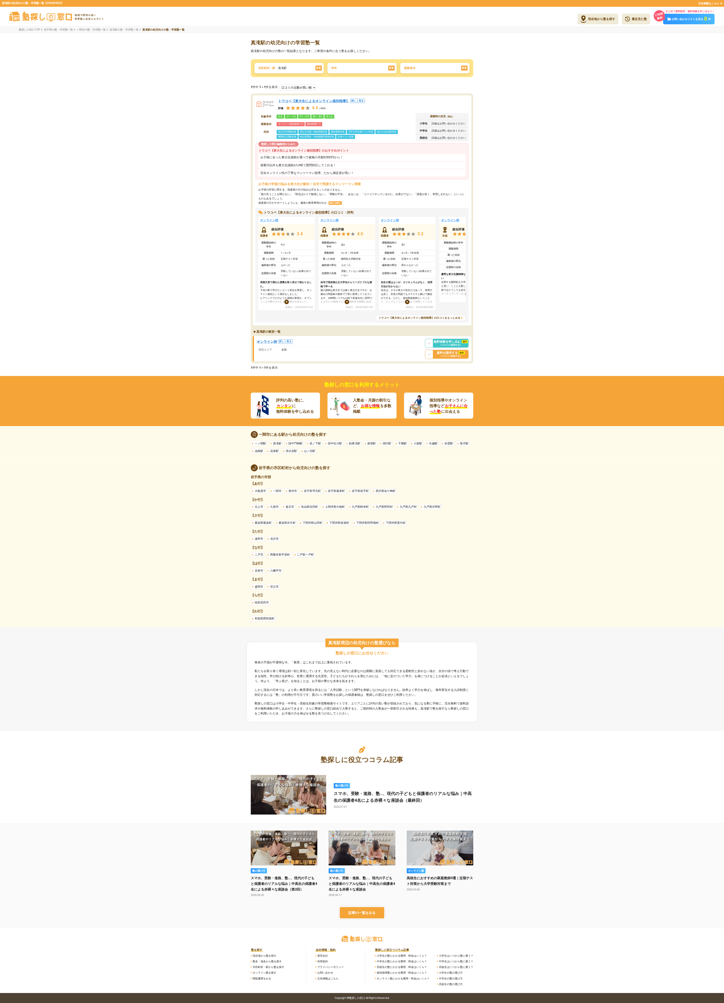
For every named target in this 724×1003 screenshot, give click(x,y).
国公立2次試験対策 (386, 131)
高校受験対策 (337, 131)
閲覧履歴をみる (262, 978)
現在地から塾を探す (264, 955)
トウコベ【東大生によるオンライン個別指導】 (321, 101)
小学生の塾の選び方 (451, 972)
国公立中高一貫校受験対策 (313, 131)
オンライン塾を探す (264, 972)
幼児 (280, 116)
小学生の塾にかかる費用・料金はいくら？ (402, 955)
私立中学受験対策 (287, 131)
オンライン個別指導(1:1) (290, 124)
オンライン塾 (416, 870)
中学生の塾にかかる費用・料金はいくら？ (402, 961)
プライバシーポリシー (330, 967)
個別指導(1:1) (314, 124)
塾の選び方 (341, 785)
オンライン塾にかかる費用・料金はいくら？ (403, 978)
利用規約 (322, 961)
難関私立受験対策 (287, 136)
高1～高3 (317, 116)
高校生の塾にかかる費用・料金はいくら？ (402, 967)
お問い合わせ (325, 972)
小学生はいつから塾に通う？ (456, 955)
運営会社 (322, 955)
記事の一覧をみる (362, 913)
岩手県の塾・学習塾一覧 (58, 29)
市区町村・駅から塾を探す (268, 967)
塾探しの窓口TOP (29, 29)
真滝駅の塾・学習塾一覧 (124, 29)
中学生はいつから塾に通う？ (456, 961)
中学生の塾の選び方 (451, 978)
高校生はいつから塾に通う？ (456, 967)
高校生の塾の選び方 (451, 984)
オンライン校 (269, 220)
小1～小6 (291, 116)
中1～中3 (304, 116)
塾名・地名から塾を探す (267, 961)
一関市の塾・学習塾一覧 (91, 29)
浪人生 (329, 116)
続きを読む (335, 203)
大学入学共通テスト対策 (360, 131)
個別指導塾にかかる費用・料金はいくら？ (402, 972)
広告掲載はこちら (708, 3)
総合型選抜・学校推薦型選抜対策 (317, 136)
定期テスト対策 (346, 136)
